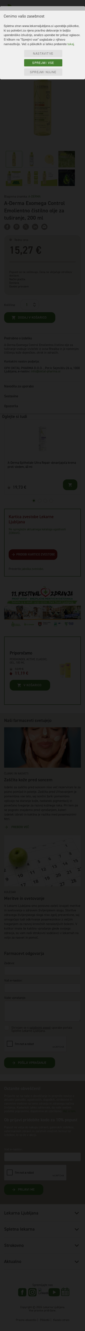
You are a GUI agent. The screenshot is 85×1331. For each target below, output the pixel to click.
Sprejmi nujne (43, 72)
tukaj (70, 44)
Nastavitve (43, 53)
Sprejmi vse (43, 63)
